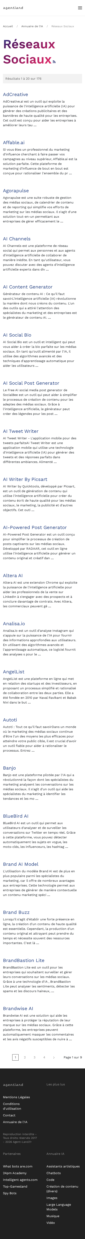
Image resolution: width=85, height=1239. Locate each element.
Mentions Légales (16, 1097)
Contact (9, 1115)
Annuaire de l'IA (32, 26)
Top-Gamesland (15, 1186)
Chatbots (53, 1173)
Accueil (8, 26)
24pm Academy (14, 1173)
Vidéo (50, 1223)
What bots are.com (17, 1166)
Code (50, 1180)
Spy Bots (9, 1193)
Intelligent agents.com (20, 1180)
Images (51, 1198)
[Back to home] (16, 8)
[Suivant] (54, 1057)
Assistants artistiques (63, 1166)
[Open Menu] (80, 8)
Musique (52, 1216)
